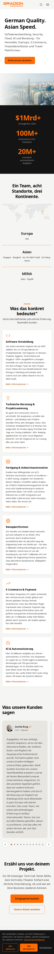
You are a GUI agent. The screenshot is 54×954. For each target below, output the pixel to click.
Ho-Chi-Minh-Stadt (31, 257)
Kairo (23, 279)
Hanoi (27, 260)
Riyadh (30, 279)
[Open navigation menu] (48, 4)
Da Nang (46, 257)
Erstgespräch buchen (27, 898)
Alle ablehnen (10, 947)
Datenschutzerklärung (34, 939)
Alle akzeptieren (29, 947)
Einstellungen (45, 947)
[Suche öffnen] (41, 4)
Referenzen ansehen (20, 60)
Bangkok (17, 257)
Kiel (27, 238)
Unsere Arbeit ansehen (27, 909)
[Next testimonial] (49, 844)
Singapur (7, 257)
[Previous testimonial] (5, 844)
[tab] (11, 844)
